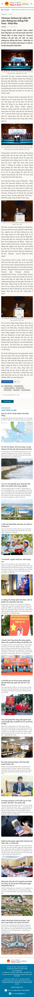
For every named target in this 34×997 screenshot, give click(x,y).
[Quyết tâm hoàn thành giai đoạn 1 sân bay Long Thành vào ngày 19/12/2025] (17, 944)
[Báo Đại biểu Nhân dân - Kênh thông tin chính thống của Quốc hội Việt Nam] (17, 3)
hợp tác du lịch (7, 390)
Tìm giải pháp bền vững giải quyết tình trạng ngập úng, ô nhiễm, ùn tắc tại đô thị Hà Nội (16, 722)
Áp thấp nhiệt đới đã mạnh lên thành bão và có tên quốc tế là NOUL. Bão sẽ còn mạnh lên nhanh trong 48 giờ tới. (17, 419)
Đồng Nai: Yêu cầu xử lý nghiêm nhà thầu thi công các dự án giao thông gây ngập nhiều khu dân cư (16, 883)
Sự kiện (7, 10)
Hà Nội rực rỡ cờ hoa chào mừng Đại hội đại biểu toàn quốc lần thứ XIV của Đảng (15, 683)
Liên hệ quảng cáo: (17, 987)
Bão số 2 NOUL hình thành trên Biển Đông (15, 415)
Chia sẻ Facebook (8, 381)
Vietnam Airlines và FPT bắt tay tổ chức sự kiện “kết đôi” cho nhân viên (16, 802)
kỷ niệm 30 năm (20, 388)
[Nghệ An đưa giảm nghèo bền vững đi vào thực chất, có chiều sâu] (17, 866)
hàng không (16, 390)
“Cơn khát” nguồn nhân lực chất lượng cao (16, 560)
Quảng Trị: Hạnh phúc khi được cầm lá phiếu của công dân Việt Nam (16, 601)
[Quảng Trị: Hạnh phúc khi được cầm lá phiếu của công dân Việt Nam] (17, 625)
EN (31, 3)
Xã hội (10, 14)
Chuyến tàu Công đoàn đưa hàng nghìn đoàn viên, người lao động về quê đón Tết (16, 641)
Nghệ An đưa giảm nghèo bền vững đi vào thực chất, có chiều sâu (17, 842)
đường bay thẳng (19, 386)
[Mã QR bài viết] (18, 381)
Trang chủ (4, 14)
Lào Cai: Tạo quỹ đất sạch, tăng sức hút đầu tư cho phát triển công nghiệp (15, 485)
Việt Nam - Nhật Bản (9, 388)
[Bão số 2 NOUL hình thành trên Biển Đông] (17, 432)
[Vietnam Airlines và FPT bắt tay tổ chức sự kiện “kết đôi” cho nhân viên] (17, 826)
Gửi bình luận (7, 401)
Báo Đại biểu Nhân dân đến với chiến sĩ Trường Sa (16, 525)
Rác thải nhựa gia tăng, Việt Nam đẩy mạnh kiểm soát (15, 763)
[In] (15, 381)
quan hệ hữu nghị (26, 390)
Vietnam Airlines (8, 386)
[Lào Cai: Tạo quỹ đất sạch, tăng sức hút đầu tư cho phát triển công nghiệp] (17, 509)
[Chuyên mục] (2, 4)
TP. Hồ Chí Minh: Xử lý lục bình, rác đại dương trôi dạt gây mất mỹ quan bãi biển (16, 448)
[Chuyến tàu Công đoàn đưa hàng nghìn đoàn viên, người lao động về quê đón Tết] (17, 665)
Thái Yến (3, 26)
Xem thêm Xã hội (8, 410)
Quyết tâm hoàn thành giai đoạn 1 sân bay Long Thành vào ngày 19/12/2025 (15, 921)
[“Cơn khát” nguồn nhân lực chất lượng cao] (17, 584)
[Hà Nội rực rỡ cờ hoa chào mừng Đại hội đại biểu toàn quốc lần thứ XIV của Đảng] (17, 704)
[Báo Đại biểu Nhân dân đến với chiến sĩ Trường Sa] (17, 544)
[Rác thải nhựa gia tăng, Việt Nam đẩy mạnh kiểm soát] (17, 785)
